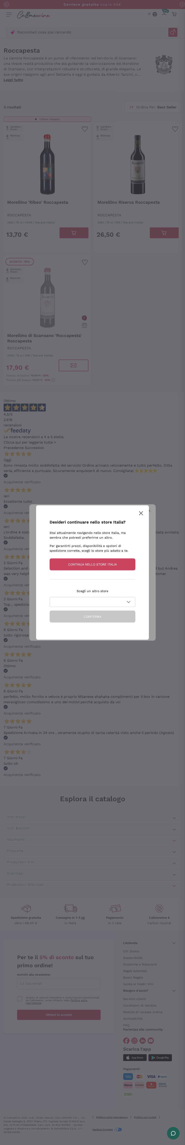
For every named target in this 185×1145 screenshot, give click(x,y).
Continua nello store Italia (92, 564)
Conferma (92, 616)
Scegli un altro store (92, 591)
